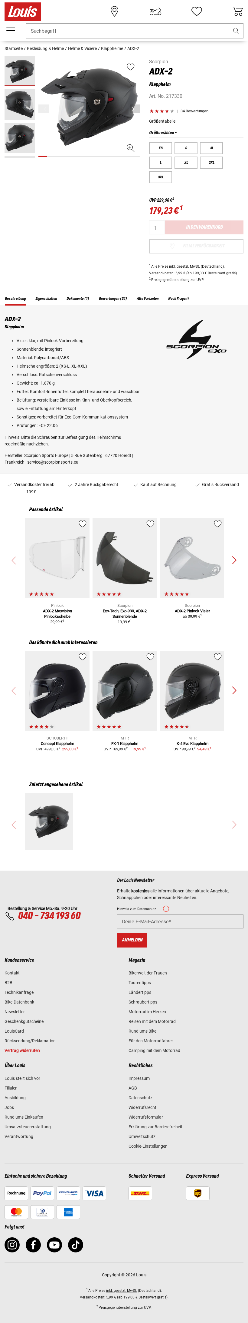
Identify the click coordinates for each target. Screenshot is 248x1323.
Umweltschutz (142, 1136)
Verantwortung (19, 1136)
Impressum (139, 1078)
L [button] (161, 162)
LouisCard (14, 1031)
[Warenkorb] (237, 11)
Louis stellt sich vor (22, 1078)
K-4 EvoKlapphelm (192, 743)
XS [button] (160, 148)
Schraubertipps (143, 1002)
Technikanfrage (19, 992)
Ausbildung (15, 1097)
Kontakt (12, 973)
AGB (133, 1088)
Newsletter (15, 1011)
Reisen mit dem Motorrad (152, 1021)
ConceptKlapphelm (57, 743)
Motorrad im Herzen (147, 1011)
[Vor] (135, 108)
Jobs (9, 1107)
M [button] (211, 148)
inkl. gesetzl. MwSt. (184, 266)
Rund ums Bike (142, 1031)
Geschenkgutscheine (24, 1021)
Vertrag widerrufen (22, 1050)
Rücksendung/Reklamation (30, 1040)
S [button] (186, 148)
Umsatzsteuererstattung (28, 1126)
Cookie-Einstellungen (148, 1146)
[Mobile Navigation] (11, 30)
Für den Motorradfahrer (151, 1040)
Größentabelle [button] (162, 121)
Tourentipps (140, 982)
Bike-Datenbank (19, 1002)
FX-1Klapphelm (124, 743)
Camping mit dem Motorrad (154, 1050)
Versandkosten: (162, 273)
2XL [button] (211, 162)
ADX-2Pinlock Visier (192, 611)
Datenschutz (140, 1097)
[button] (236, 31)
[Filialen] (115, 11)
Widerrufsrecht (142, 1107)
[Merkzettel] (197, 11)
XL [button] (186, 162)
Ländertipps (140, 992)
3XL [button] (161, 177)
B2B (8, 982)
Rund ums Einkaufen (24, 1117)
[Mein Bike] (155, 11)
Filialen (11, 1088)
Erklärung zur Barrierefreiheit (155, 1126)
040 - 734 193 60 (49, 916)
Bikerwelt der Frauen (148, 973)
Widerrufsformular (146, 1117)
